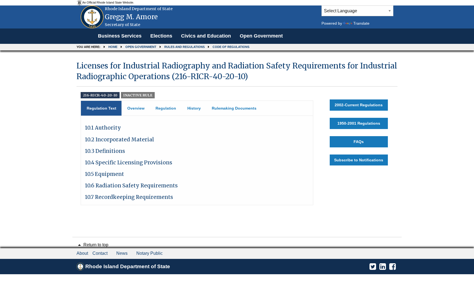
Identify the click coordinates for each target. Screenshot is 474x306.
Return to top (95, 244)
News (122, 253)
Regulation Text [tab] (101, 108)
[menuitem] (120, 36)
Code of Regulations (231, 46)
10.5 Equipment (104, 174)
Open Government (261, 36)
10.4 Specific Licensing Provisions (128, 162)
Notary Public (149, 253)
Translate (361, 23)
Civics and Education (206, 36)
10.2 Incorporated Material (119, 139)
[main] (237, 130)
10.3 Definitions (105, 151)
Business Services (120, 36)
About (82, 253)
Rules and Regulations (184, 46)
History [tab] (194, 108)
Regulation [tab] (166, 108)
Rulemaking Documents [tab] (234, 108)
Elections (161, 36)
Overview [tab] (136, 108)
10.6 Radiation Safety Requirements (131, 185)
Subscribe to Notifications (358, 160)
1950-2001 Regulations (358, 123)
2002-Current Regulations (359, 105)
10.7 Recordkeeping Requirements (129, 197)
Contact (100, 253)
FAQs (359, 141)
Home (112, 46)
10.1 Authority (103, 128)
